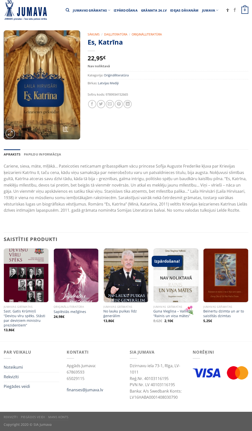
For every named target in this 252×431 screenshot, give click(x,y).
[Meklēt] (67, 10)
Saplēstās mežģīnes (70, 312)
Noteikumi (13, 367)
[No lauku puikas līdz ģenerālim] (125, 275)
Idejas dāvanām (184, 10)
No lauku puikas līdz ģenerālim (120, 313)
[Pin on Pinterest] (119, 104)
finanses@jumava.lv (85, 390)
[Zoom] (10, 133)
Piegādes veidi (17, 386)
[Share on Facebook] (92, 104)
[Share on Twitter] (101, 104)
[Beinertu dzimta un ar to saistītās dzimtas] (225, 275)
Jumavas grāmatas (90, 10)
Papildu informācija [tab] (42, 154)
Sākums (94, 34)
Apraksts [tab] (12, 154)
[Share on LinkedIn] (128, 104)
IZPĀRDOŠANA (126, 10)
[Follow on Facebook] (235, 10)
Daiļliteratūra (115, 34)
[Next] (248, 294)
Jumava (208, 10)
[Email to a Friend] (110, 104)
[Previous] (4, 294)
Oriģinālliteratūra (147, 34)
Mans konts (58, 417)
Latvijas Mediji (108, 83)
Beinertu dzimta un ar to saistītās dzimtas (223, 313)
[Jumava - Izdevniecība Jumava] (25, 10)
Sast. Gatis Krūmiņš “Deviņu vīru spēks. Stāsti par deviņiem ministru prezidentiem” (24, 318)
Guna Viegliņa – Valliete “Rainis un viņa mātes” (172, 313)
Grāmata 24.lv (154, 10)
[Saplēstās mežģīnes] (76, 275)
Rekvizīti (11, 376)
